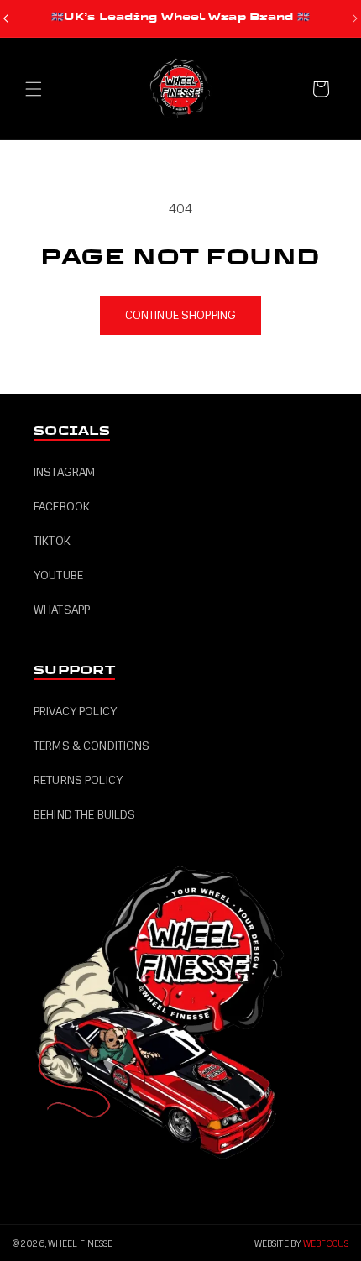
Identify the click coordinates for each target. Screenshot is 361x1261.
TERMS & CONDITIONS (92, 746)
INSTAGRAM (64, 472)
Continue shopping (180, 315)
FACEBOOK (62, 507)
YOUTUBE (58, 575)
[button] (33, 89)
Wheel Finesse (80, 1243)
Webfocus (325, 1243)
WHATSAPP (62, 610)
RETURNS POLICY (78, 780)
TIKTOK (52, 541)
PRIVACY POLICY (75, 711)
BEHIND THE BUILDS (84, 815)
